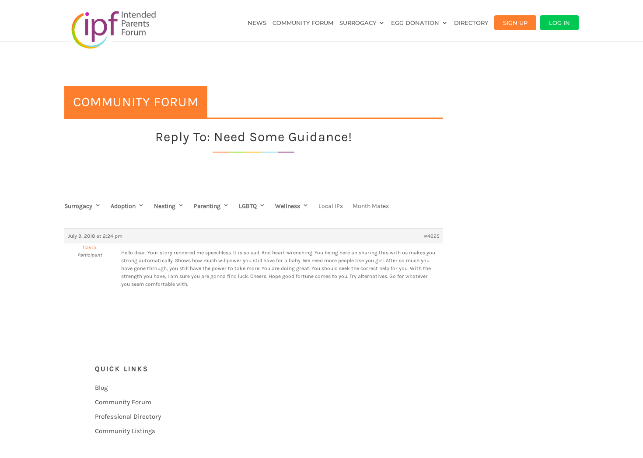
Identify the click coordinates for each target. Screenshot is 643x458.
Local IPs (330, 206)
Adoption (123, 206)
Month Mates (371, 206)
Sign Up (515, 22)
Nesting (164, 206)
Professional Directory (128, 416)
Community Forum (303, 23)
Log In (559, 22)
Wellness (287, 206)
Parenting (207, 206)
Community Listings (125, 431)
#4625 (432, 236)
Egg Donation (415, 23)
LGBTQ (248, 206)
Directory (471, 23)
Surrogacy (357, 23)
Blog (101, 388)
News (257, 23)
